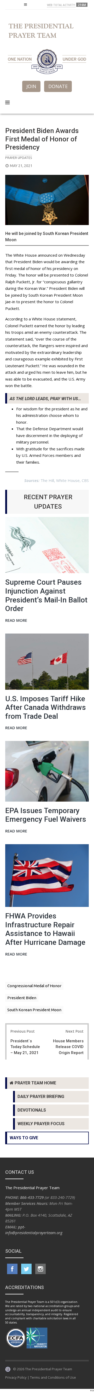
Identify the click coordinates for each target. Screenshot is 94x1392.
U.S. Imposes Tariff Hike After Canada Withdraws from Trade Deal (45, 707)
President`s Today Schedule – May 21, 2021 (25, 1047)
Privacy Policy (16, 1377)
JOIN (31, 86)
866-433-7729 (32, 1197)
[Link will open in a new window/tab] (12, 1269)
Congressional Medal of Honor (34, 985)
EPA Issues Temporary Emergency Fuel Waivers (45, 815)
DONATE (58, 86)
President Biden (21, 998)
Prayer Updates (18, 157)
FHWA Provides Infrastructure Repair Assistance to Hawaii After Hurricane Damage (45, 929)
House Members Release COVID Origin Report (68, 1047)
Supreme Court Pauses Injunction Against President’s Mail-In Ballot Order (46, 595)
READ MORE (16, 620)
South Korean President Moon (34, 1010)
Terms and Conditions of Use (53, 1377)
